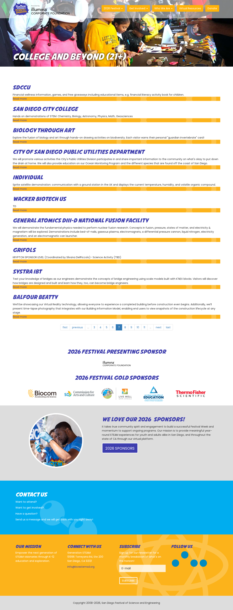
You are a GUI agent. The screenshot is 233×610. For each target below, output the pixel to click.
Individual (28, 178)
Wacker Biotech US (39, 199)
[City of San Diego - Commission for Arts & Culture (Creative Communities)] (79, 394)
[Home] (42, 9)
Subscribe (128, 580)
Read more (20, 99)
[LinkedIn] (203, 563)
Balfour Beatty (35, 297)
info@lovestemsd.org (80, 567)
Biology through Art (43, 131)
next (158, 327)
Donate (212, 8)
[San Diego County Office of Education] (153, 394)
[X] (175, 563)
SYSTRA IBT (27, 272)
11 (144, 327)
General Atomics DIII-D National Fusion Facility (80, 221)
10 (138, 327)
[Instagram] (194, 563)
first (65, 327)
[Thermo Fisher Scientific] (190, 394)
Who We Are (162, 8)
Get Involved (137, 8)
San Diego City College (45, 109)
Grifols (24, 250)
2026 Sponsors (120, 448)
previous (77, 327)
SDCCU (21, 88)
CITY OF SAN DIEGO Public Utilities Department (78, 152)
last (168, 327)
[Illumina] (116, 363)
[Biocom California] (42, 394)
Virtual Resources (190, 8)
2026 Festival (112, 8)
